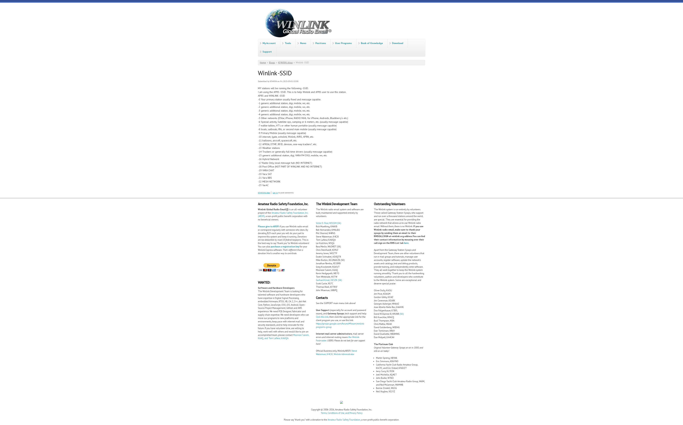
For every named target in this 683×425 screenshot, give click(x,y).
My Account (269, 43)
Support (267, 51)
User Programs (343, 43)
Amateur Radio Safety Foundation (344, 419)
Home (263, 62)
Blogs (272, 62)
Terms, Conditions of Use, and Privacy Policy (341, 413)
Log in (275, 192)
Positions (320, 43)
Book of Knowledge (372, 43)
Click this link (322, 316)
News (303, 43)
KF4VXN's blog (285, 62)
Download (397, 43)
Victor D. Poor (322, 223)
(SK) (339, 223)
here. (406, 243)
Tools (288, 43)
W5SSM (333, 223)
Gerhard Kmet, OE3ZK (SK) (329, 280)
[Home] (297, 23)
